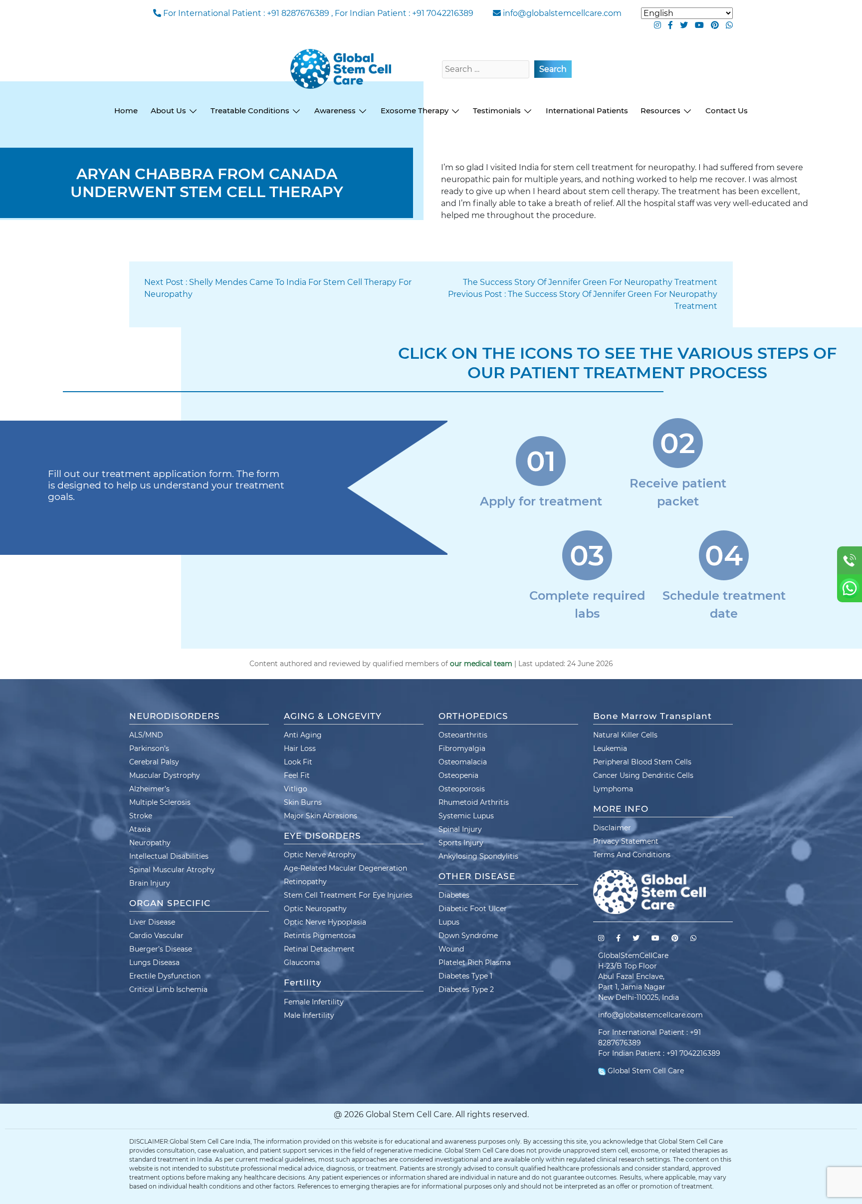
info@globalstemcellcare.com (562, 13)
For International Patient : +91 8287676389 (246, 13)
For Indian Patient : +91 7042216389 (404, 13)
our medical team (481, 663)
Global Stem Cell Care (645, 1070)
